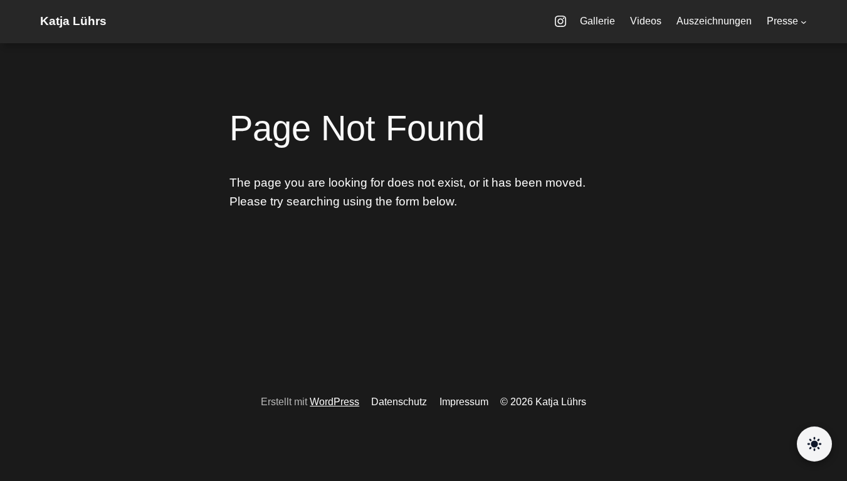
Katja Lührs (73, 21)
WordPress (334, 401)
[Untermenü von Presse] (804, 22)
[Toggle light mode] (814, 444)
